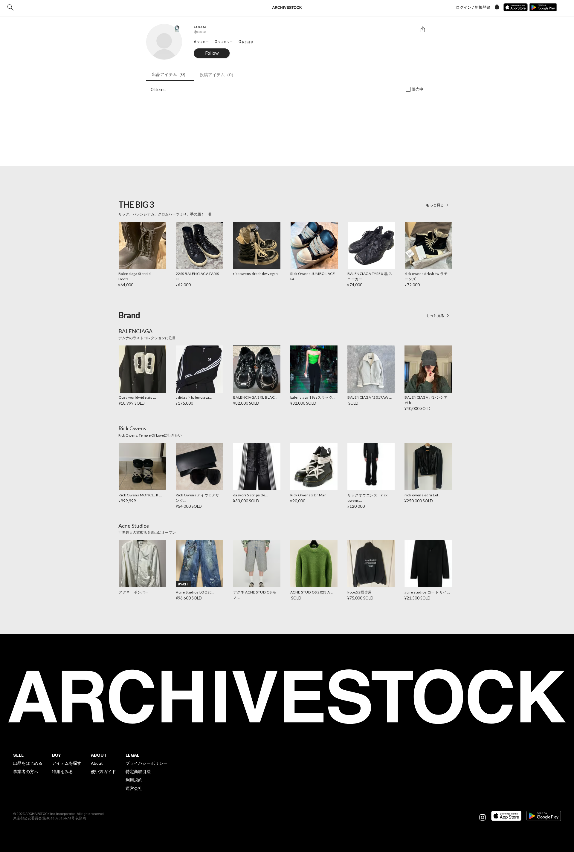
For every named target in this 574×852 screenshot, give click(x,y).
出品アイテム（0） (170, 74)
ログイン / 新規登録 (473, 7)
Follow (212, 53)
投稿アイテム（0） (218, 74)
